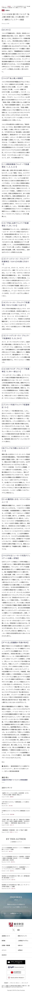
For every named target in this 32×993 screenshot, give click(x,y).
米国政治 (9, 6)
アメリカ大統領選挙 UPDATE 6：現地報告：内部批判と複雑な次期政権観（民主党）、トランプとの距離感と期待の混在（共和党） (16, 859)
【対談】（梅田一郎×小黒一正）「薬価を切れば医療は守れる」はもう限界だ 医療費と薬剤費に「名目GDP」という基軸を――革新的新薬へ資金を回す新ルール (16, 822)
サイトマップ (25, 982)
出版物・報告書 (6, 945)
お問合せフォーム (15, 913)
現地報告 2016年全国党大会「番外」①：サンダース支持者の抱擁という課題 (16, 885)
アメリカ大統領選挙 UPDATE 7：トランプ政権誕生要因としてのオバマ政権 (16, 849)
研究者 (3, 940)
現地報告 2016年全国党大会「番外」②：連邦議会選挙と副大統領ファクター (16, 877)
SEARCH (4, 955)
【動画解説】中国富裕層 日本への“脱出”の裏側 (16, 830)
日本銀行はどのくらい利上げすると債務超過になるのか (16, 812)
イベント (4, 950)
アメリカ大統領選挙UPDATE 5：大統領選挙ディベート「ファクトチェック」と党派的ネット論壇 (16, 868)
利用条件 (6, 982)
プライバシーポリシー (15, 982)
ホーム (3, 6)
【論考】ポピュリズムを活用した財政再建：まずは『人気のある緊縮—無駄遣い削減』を (16, 794)
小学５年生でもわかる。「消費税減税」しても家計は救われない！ (16, 803)
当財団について (6, 935)
